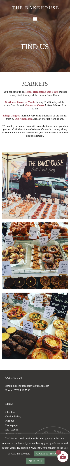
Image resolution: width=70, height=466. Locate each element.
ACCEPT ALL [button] (35, 461)
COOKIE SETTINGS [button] (46, 453)
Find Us (9, 420)
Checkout (10, 412)
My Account (12, 429)
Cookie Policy (13, 416)
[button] (35, 19)
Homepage (11, 425)
